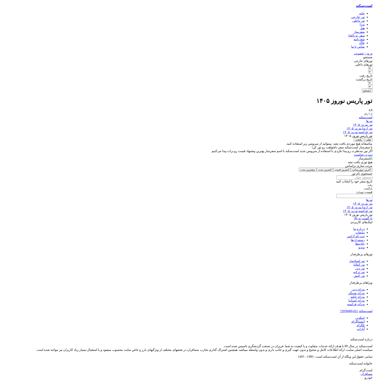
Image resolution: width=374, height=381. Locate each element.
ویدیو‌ (361, 247)
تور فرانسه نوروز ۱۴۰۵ (357, 132)
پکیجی (358, 139)
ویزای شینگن (356, 293)
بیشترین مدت (307, 169)
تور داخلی (358, 20)
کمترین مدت (325, 169)
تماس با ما (358, 46)
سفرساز (359, 31)
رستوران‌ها (358, 240)
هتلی (368, 139)
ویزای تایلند (357, 296)
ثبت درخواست (363, 154)
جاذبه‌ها (360, 243)
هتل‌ (362, 28)
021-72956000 (349, 311)
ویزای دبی (358, 289)
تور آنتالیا (359, 264)
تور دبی (360, 268)
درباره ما (359, 229)
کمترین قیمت (342, 169)
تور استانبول (357, 261)
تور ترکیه (359, 272)
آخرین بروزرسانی (361, 169)
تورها (369, 121)
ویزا (362, 24)
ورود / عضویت (363, 53)
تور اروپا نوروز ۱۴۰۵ (359, 128)
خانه (362, 13)
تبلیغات (360, 232)
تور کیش (359, 275)
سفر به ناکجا (356, 35)
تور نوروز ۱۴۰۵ (362, 124)
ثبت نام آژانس (356, 236)
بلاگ (362, 43)
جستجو (367, 90)
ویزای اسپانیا (356, 300)
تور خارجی (358, 17)
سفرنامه (359, 39)
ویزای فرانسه (356, 304)
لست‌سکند (364, 6)
